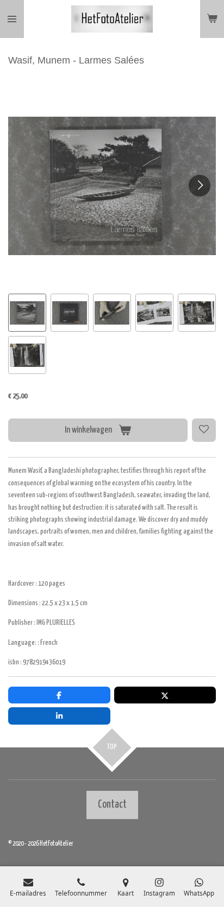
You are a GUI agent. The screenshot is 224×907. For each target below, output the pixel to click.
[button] (27, 313)
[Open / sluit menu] (12, 19)
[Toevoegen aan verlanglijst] (204, 430)
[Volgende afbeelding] (199, 185)
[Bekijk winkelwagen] (212, 19)
